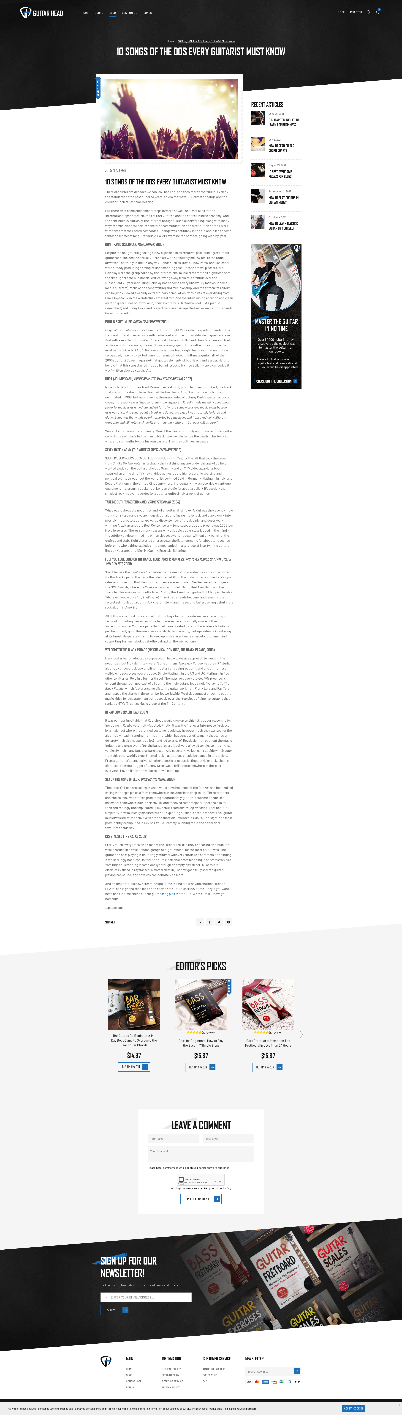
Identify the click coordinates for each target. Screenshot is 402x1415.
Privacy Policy (171, 1387)
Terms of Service (172, 1381)
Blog (112, 12)
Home (85, 12)
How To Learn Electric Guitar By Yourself (283, 225)
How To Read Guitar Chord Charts (281, 148)
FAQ (205, 1381)
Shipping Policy (171, 1368)
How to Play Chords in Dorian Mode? (284, 200)
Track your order (214, 1368)
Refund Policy (170, 1374)
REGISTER (356, 12)
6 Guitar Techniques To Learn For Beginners (284, 122)
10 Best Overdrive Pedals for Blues (280, 174)
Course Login (134, 1381)
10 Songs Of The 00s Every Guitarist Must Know (165, 181)
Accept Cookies (353, 1408)
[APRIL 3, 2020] (169, 119)
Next (301, 1034)
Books (99, 12)
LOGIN (341, 12)
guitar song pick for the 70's (171, 894)
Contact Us (129, 12)
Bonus (148, 12)
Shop (129, 1374)
